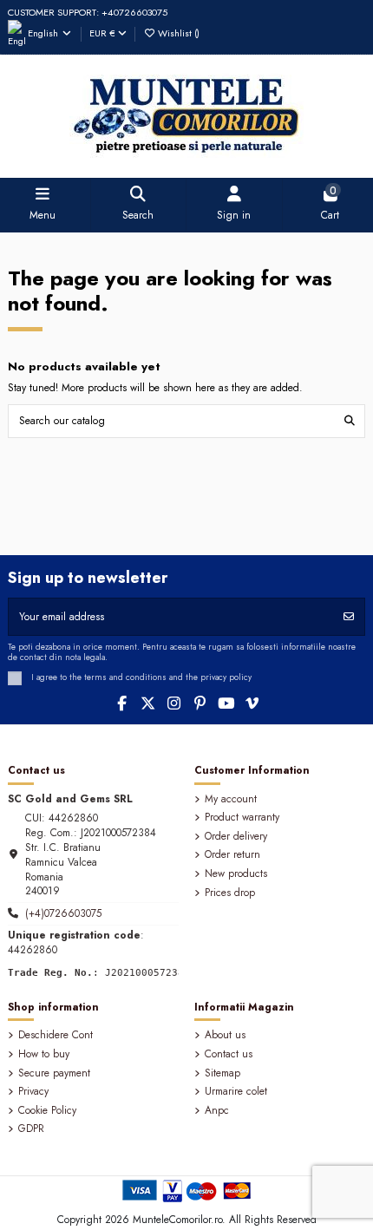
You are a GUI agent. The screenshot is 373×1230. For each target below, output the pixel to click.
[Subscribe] (348, 617)
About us (225, 1035)
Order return (232, 854)
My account (231, 799)
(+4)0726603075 (63, 913)
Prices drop (230, 893)
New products (236, 874)
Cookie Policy (47, 1110)
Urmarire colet (236, 1091)
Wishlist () (177, 33)
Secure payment (54, 1073)
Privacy (33, 1091)
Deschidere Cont (55, 1035)
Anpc (217, 1110)
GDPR (31, 1129)
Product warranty (242, 817)
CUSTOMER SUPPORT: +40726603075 (87, 12)
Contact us (228, 1054)
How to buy (43, 1054)
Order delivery (236, 836)
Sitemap (222, 1073)
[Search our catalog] (349, 421)
